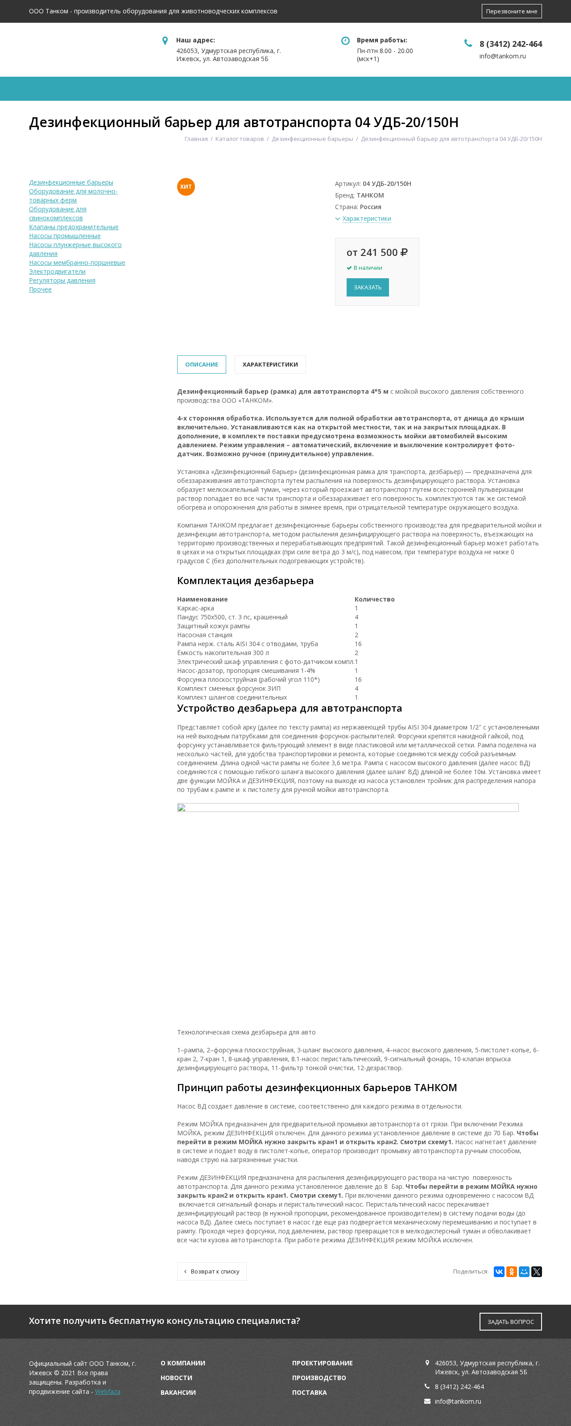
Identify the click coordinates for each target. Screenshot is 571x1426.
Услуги (240, 89)
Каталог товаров (155, 89)
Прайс (370, 89)
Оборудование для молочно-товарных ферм (73, 195)
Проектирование (322, 1363)
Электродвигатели (57, 271)
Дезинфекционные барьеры (71, 182)
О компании (183, 1363)
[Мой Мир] (524, 1271)
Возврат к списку (215, 1271)
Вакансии (178, 1392)
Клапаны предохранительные (74, 227)
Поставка (309, 1392)
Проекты (306, 89)
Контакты (485, 89)
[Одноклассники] (511, 1271)
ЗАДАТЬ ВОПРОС (511, 1322)
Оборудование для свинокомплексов (58, 213)
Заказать (368, 287)
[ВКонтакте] (499, 1271)
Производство (319, 1377)
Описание (201, 364)
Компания (63, 89)
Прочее (40, 289)
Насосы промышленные (65, 235)
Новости (423, 89)
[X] (536, 1271)
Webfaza (107, 1391)
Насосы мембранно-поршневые (77, 262)
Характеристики (270, 364)
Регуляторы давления (62, 280)
